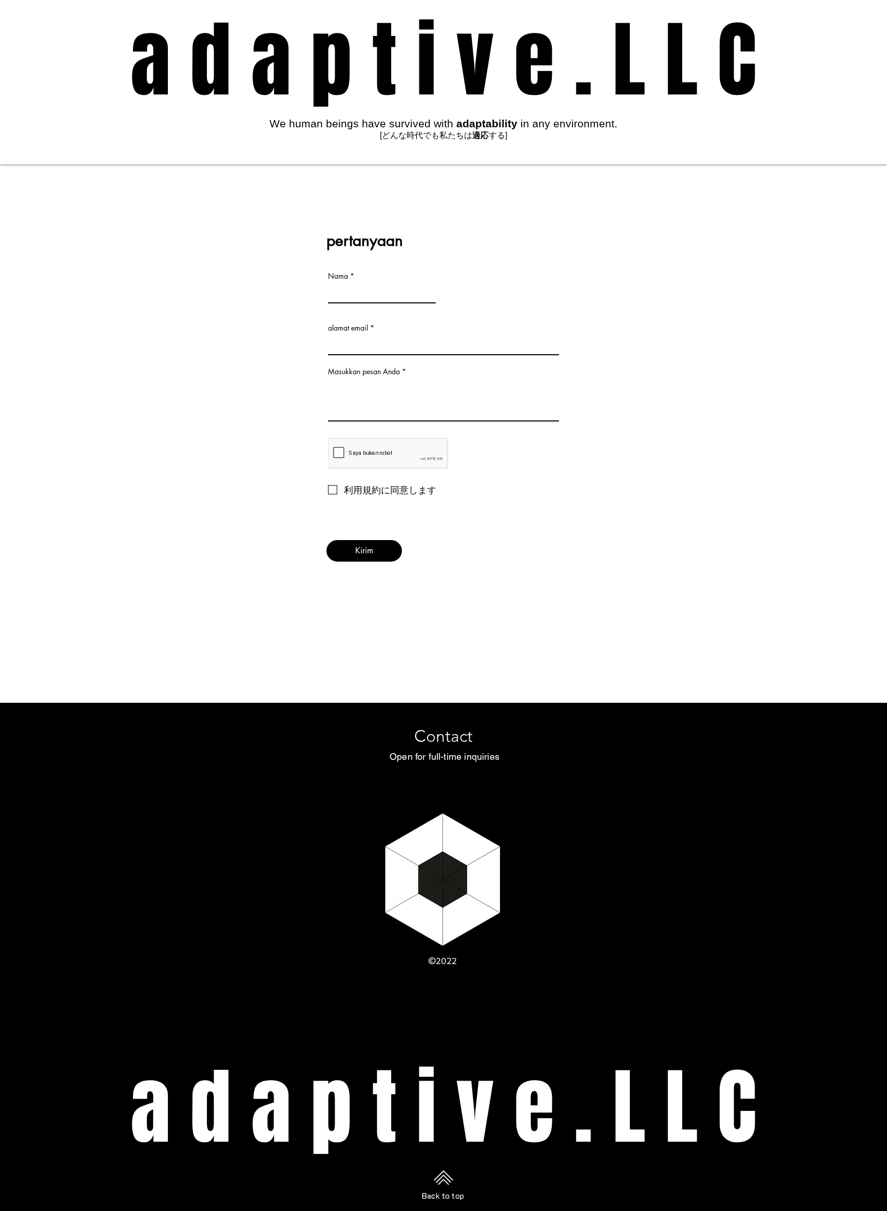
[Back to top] (443, 1177)
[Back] (443, 615)
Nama (338, 276)
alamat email (348, 328)
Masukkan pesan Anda (364, 371)
